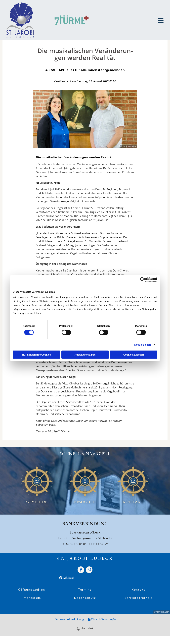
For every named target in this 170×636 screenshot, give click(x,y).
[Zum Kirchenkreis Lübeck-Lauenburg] (45, 577)
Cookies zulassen (133, 354)
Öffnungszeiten (31, 589)
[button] (159, 20)
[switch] (66, 332)
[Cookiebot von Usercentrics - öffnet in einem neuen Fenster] (142, 279)
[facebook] (81, 569)
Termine (85, 589)
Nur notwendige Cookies (36, 354)
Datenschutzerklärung (69, 619)
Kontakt (138, 589)
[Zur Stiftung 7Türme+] (71, 20)
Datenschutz (85, 597)
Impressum (31, 597)
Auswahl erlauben (85, 354)
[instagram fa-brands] (89, 569)
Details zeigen (142, 344)
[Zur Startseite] (24, 20)
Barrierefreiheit (138, 597)
